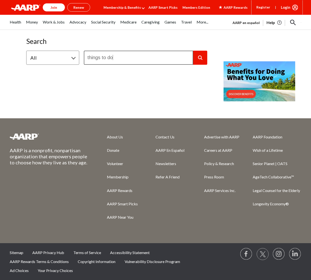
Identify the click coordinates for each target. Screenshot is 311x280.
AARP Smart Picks (163, 7)
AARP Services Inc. (219, 190)
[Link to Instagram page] (279, 254)
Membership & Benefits (122, 7)
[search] (138, 57)
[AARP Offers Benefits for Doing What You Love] (259, 81)
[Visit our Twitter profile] (263, 254)
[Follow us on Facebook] (246, 254)
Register (263, 7)
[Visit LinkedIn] (295, 254)
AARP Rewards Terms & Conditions (39, 261)
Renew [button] (78, 7)
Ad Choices (19, 270)
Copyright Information (96, 261)
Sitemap (16, 252)
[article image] (274, 22)
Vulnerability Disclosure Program (152, 261)
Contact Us (165, 137)
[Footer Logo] (48, 136)
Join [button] (54, 7)
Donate (113, 150)
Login (285, 7)
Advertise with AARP (221, 137)
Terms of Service (87, 252)
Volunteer (115, 163)
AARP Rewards (119, 190)
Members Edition (196, 7)
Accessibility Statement (130, 252)
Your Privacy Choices (55, 270)
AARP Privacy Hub (48, 252)
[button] (293, 22)
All (33, 58)
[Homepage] (25, 7)
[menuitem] (15, 25)
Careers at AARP (218, 150)
